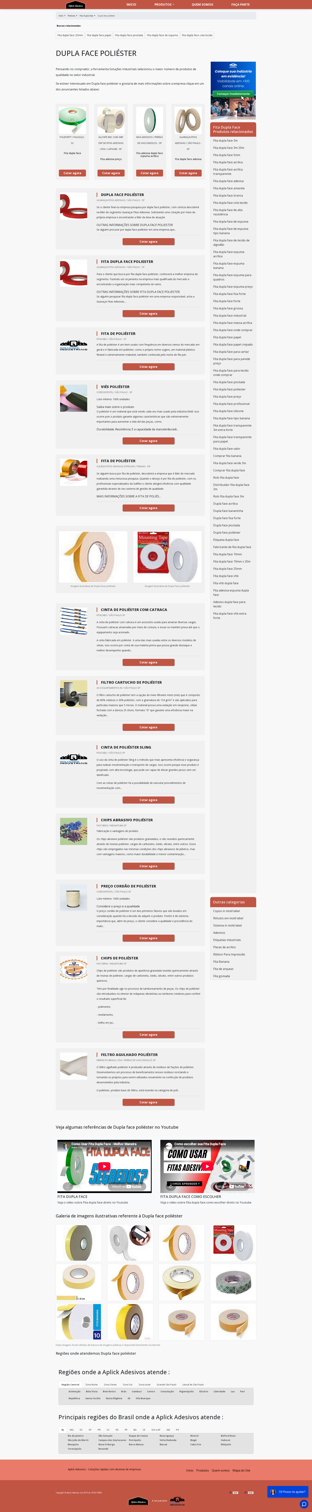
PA (177, 1429)
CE (144, 1429)
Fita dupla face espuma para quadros (232, 277)
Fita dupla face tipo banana (231, 418)
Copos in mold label (226, 911)
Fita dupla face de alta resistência (227, 212)
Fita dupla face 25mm (70, 35)
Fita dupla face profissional (231, 404)
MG (72, 1429)
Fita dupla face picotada (129, 35)
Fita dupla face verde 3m (229, 463)
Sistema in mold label (227, 925)
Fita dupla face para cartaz (231, 352)
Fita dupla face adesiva (228, 181)
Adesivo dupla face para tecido (229, 604)
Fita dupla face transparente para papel (232, 439)
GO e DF (155, 1429)
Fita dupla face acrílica (228, 162)
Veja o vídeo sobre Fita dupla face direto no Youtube (92, 1202)
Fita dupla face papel (99, 35)
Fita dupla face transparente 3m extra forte (232, 427)
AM (168, 1429)
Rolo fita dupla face (226, 478)
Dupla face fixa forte (227, 518)
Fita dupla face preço (227, 397)
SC (108, 1429)
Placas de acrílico (224, 947)
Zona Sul (127, 1384)
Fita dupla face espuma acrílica (228, 254)
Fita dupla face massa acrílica (232, 323)
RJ (63, 1429)
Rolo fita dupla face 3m (228, 496)
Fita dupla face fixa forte (229, 294)
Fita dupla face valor (226, 449)
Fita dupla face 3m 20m (228, 148)
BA (135, 1429)
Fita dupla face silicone (228, 411)
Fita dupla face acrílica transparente (228, 171)
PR (99, 1429)
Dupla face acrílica (225, 504)
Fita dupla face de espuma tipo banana (230, 231)
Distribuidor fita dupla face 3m (231, 487)
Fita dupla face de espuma (162, 35)
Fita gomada (221, 976)
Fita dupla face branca (228, 195)
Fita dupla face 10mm (227, 554)
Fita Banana (221, 962)
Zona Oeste (110, 1384)
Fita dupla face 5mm (226, 155)
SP (90, 1429)
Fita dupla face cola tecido (197, 35)
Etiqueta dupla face (226, 540)
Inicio (131, 4)
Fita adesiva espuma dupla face (231, 592)
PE (126, 1429)
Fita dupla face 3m (225, 140)
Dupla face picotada (226, 525)
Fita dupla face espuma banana (228, 265)
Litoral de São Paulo (193, 1384)
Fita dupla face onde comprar (233, 330)
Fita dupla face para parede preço (231, 361)
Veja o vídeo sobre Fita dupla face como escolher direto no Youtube (205, 1202)
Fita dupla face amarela (228, 188)
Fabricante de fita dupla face (232, 547)
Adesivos (219, 933)
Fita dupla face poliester (229, 389)
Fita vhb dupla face (226, 583)
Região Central (70, 1384)
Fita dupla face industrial (229, 316)
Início (189, 1470)
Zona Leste (144, 1384)
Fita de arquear (223, 969)
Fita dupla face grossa (228, 308)
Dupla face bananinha (228, 511)
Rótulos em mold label (228, 918)
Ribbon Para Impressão (229, 954)
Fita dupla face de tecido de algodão (231, 242)
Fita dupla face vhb (226, 576)
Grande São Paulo (166, 1384)
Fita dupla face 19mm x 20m (231, 561)
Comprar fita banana (227, 456)
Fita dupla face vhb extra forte (229, 616)
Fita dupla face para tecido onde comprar (231, 373)
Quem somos (202, 4)
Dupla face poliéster (226, 532)
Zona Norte (91, 1384)
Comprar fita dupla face (229, 470)
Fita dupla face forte (226, 301)
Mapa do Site (241, 1470)
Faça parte (240, 4)
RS (117, 1429)
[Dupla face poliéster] (72, 120)
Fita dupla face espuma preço (233, 287)
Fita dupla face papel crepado (233, 344)
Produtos (163, 4)
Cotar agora (72, 173)
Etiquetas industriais (227, 940)
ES (81, 1429)
